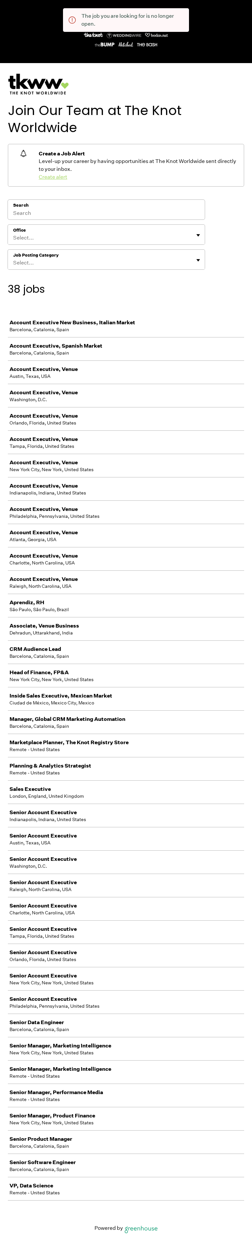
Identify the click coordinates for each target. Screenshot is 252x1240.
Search (21, 205)
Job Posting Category (36, 255)
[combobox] (13, 237)
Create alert (53, 177)
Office (19, 230)
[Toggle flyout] (198, 235)
